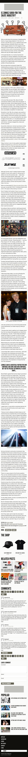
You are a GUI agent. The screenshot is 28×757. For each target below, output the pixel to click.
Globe (16, 144)
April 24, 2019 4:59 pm (8, 598)
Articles (8, 530)
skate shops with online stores (11, 509)
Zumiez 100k (10, 146)
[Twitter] (20, 748)
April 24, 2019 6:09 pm (8, 613)
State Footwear (19, 191)
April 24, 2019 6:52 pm (8, 640)
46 (21, 17)
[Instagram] (23, 748)
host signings (4, 456)
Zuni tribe (11, 117)
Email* (2, 678)
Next (3, 594)
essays (14, 530)
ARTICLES (17, 17)
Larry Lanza (11, 17)
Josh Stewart (16, 264)
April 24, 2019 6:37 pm (8, 626)
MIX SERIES (3, 743)
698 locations (13, 42)
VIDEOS (2, 741)
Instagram (21, 525)
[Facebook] (18, 748)
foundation (13, 465)
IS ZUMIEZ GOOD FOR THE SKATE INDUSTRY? (11, 14)
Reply (2, 608)
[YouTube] (25, 748)
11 (22, 592)
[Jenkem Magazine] (14, 1)
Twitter (3, 527)
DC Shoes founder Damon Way (19, 185)
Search (2, 751)
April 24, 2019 (4, 17)
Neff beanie (13, 524)
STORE (2, 748)
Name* (2, 674)
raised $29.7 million (13, 139)
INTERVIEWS (3, 739)
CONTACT (3, 745)
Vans (12, 144)
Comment (3, 664)
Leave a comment (6, 662)
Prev (4, 592)
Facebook (20, 524)
